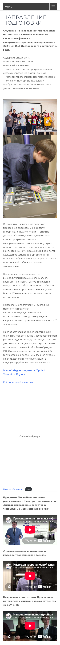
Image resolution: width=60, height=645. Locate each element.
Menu (8, 6)
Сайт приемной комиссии (18, 382)
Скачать (28, 489)
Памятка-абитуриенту (13, 489)
